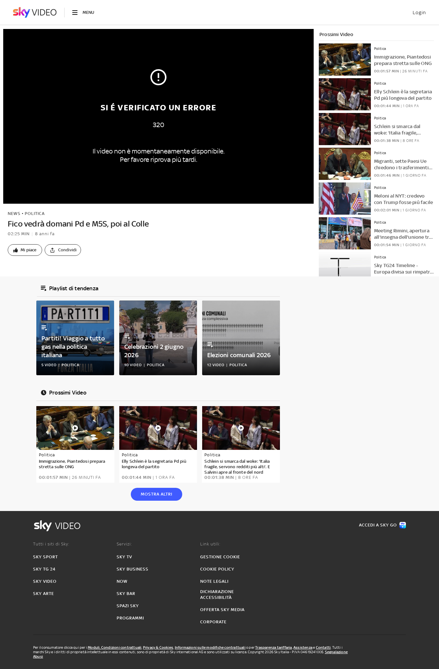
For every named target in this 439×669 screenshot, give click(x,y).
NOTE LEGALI (214, 581)
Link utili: (210, 544)
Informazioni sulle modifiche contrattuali (210, 647)
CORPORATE (213, 621)
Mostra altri (156, 494)
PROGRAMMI (130, 618)
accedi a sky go (378, 525)
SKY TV (124, 556)
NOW (122, 581)
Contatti (323, 647)
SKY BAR (126, 593)
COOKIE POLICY (217, 569)
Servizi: (124, 544)
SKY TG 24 (44, 569)
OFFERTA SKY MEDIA (222, 609)
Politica (35, 213)
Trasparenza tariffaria (273, 647)
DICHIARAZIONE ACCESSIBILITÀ (217, 594)
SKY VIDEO (45, 581)
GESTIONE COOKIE (220, 556)
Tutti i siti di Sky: (51, 544)
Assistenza (302, 647)
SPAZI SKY (128, 605)
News (14, 213)
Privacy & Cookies (158, 647)
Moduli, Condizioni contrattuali (114, 647)
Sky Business (132, 569)
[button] (25, 250)
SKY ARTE (43, 593)
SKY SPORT (45, 556)
